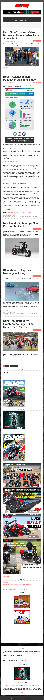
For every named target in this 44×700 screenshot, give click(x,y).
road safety (25, 70)
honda (19, 262)
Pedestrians (29, 216)
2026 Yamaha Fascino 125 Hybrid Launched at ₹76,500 (30, 565)
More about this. (6, 576)
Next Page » (15, 366)
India (25, 216)
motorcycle (27, 262)
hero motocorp (17, 70)
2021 (8, 313)
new (30, 262)
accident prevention (12, 262)
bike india (11, 360)
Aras (11, 70)
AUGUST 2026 (5, 582)
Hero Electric (10, 69)
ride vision (24, 313)
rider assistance (30, 313)
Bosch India (13, 216)
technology (5, 263)
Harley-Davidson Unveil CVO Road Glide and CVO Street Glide (19, 212)
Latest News (22, 69)
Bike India (22, 6)
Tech (30, 360)
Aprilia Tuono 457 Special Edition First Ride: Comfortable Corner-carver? (15, 589)
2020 (8, 360)
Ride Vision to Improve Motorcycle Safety (17, 271)
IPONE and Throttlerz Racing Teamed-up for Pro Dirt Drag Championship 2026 (17, 584)
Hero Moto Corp (16, 69)
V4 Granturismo (34, 360)
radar (21, 70)
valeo (31, 70)
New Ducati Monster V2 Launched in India (14, 658)
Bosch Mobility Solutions (19, 216)
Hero (13, 70)
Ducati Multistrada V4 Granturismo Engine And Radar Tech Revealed (18, 324)
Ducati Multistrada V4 (17, 360)
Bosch (9, 216)
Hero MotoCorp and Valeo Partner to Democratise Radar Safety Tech (21, 35)
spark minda (38, 313)
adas (9, 70)
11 (11, 365)
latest (23, 262)
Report (33, 216)
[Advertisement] (11, 632)
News (25, 69)
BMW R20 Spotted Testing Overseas (9, 586)
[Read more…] (6, 67)
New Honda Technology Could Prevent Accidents (21, 224)
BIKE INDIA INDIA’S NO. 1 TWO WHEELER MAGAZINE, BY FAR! (24, 698)
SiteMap (22, 692)
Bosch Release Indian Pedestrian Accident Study (19, 78)
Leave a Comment (37, 41)
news (33, 262)
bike (16, 262)
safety (29, 70)
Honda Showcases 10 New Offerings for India (14, 660)
